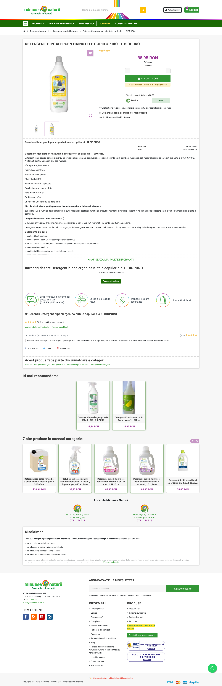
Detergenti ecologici (41, 364)
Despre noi (95, 634)
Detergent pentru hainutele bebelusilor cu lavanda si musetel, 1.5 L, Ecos (147, 482)
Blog (93, 642)
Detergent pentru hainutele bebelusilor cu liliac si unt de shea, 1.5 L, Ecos (111, 482)
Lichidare (104, 23)
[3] (104, 50)
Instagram (50, 617)
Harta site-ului (97, 665)
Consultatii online (126, 23)
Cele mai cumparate (137, 613)
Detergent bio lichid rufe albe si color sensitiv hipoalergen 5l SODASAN (39, 482)
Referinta (142, 146)
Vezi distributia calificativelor (37, 327)
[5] (109, 50)
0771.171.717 (77, 520)
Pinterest (64, 348)
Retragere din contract (100, 630)
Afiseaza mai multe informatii (112, 259)
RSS (34, 617)
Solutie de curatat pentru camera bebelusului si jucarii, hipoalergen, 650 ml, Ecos (75, 482)
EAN (140, 149)
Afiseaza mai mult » (111, 562)
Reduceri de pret (136, 617)
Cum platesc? (97, 621)
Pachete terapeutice (61, 23)
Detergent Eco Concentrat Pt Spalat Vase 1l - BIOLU (129, 418)
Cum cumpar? (97, 617)
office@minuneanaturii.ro (33, 602)
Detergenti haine (58, 364)
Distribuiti (33, 348)
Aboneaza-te (184, 588)
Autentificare (172, 10)
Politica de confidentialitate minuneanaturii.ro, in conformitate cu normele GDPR (104, 650)
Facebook (26, 617)
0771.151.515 (144, 520)
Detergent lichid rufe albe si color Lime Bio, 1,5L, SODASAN (182, 481)
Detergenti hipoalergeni (100, 364)
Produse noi (86, 23)
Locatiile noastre (98, 657)
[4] (107, 50)
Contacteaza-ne (97, 661)
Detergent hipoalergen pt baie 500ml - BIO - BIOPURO (93, 418)
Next (197, 441)
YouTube (42, 617)
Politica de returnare (99, 625)
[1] (100, 50)
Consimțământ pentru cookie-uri (142, 635)
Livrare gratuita (97, 609)
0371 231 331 (32, 599)
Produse (28, 364)
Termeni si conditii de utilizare (103, 638)
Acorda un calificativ (60, 327)
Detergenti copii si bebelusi (77, 364)
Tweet (49, 348)
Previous (192, 441)
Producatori (134, 621)
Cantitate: (148, 65)
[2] (102, 50)
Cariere (94, 613)
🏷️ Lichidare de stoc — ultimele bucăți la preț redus (111, 678)
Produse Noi (134, 609)
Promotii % (38, 23)
